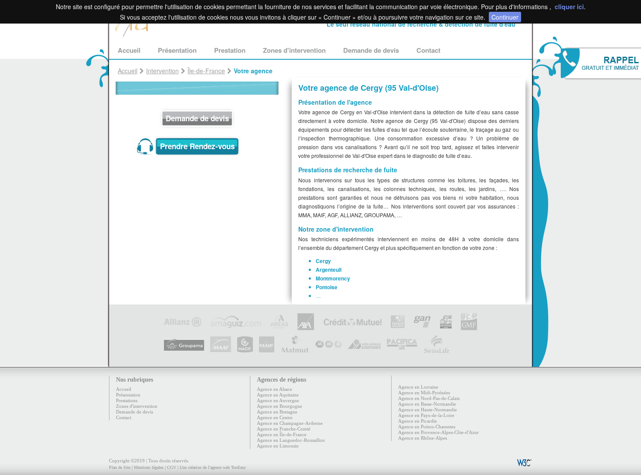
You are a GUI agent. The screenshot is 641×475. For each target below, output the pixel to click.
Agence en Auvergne (278, 400)
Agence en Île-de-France (282, 434)
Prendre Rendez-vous (197, 146)
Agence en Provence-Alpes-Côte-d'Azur (438, 432)
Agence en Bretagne (277, 411)
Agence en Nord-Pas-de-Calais (429, 398)
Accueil (129, 50)
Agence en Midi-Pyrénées (424, 392)
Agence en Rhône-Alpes (422, 438)
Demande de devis (371, 50)
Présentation (177, 50)
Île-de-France (206, 70)
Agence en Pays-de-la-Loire (426, 415)
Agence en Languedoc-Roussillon (291, 440)
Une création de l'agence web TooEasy (213, 467)
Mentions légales (149, 467)
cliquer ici (569, 6)
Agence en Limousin (278, 445)
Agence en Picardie (417, 421)
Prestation (229, 50)
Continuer (504, 17)
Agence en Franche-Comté (283, 428)
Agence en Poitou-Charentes (426, 426)
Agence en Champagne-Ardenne (290, 423)
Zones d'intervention (294, 50)
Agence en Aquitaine (278, 394)
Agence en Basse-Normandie (427, 404)
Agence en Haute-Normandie (427, 409)
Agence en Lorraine (418, 387)
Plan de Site (119, 467)
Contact (428, 50)
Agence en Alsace (274, 389)
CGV (171, 467)
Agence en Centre (275, 417)
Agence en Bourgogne (279, 406)
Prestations (126, 400)
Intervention (162, 70)
